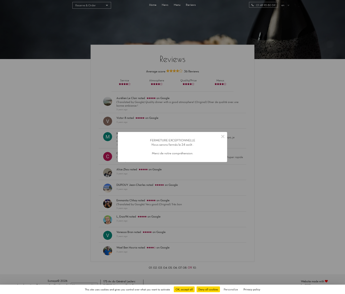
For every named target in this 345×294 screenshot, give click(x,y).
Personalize (231, 289)
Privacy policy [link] (251, 289)
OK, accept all (184, 289)
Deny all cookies (208, 289)
